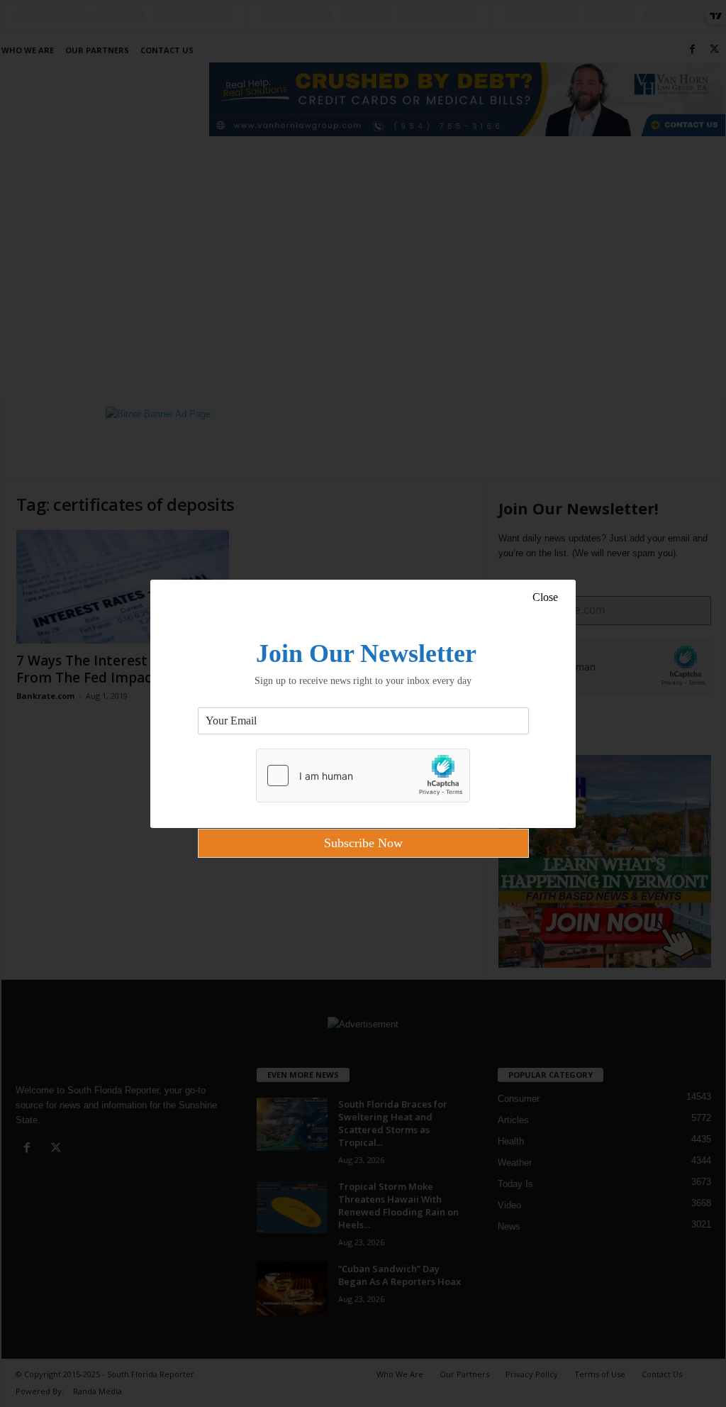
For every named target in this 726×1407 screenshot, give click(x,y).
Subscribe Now (363, 843)
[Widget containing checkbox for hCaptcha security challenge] (363, 775)
